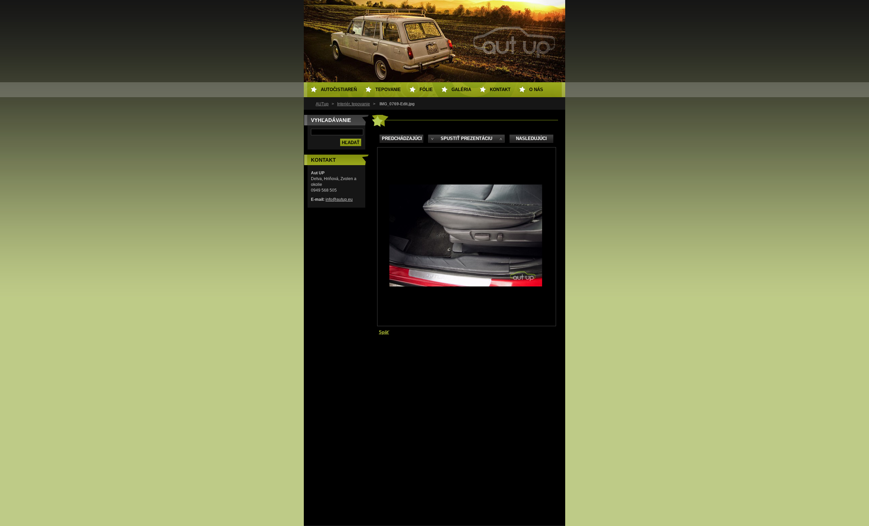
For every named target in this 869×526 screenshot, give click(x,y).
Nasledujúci (531, 138)
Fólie (426, 89)
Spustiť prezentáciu (466, 138)
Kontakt (500, 89)
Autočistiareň (339, 89)
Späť (384, 332)
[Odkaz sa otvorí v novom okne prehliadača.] (465, 284)
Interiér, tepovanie (353, 104)
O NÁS (536, 89)
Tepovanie (388, 89)
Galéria (461, 89)
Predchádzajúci (402, 138)
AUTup (322, 104)
